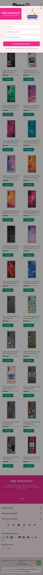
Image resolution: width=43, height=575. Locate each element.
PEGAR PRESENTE (21, 44)
